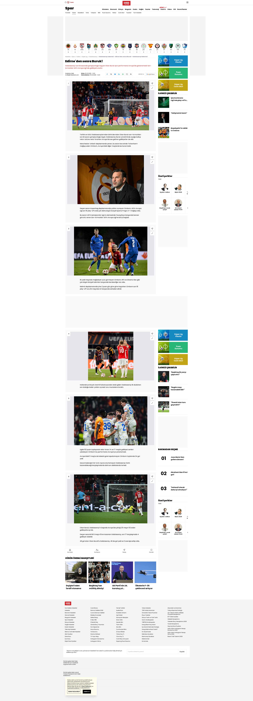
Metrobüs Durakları (147, 634)
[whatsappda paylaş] (123, 74)
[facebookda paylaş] (107, 74)
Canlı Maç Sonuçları (122, 639)
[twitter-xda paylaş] (111, 74)
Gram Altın (119, 620)
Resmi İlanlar (182, 9)
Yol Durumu (94, 632)
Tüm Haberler (137, 13)
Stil (174, 9)
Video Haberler (146, 608)
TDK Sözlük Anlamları (148, 610)
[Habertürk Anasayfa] (126, 3)
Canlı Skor (121, 13)
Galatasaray (93, 56)
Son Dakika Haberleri (71, 608)
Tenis (87, 13)
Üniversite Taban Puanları (149, 613)
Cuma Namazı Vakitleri (97, 613)
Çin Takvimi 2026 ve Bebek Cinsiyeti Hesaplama (175, 613)
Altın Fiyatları (68, 634)
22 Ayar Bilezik (120, 632)
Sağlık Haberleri (69, 624)
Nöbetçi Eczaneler (96, 615)
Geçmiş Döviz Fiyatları (174, 626)
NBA (99, 13)
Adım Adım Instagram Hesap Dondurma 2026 (176, 629)
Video (169, 9)
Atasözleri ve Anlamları (174, 608)
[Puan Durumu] (173, 73)
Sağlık (141, 9)
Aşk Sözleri (119, 615)
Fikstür (114, 13)
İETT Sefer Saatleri (173, 617)
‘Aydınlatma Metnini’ (73, 688)
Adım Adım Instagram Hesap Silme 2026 (176, 633)
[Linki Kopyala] (130, 74)
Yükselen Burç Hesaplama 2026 (177, 621)
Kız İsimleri (145, 641)
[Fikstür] (173, 60)
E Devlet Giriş (94, 622)
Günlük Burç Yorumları (97, 624)
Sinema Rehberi (95, 634)
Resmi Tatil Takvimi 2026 (175, 636)
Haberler (67, 56)
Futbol (74, 13)
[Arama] (65, 2)
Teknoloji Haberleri (70, 629)
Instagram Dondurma (97, 639)
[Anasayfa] (68, 603)
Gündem (105, 9)
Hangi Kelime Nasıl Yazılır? (150, 629)
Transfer (67, 13)
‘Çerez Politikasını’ (86, 686)
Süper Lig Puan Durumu (123, 641)
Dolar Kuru (68, 636)
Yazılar (147, 9)
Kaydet (182, 652)
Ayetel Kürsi (119, 610)
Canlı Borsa (94, 608)
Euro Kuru (67, 639)
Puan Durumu (106, 13)
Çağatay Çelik (69, 73)
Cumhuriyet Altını (121, 629)
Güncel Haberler (69, 615)
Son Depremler (95, 627)
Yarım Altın (119, 624)
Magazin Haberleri (70, 617)
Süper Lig (84, 56)
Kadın (135, 9)
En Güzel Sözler (146, 632)
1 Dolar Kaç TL (120, 634)
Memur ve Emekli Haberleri (72, 632)
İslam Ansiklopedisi (148, 620)
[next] (155, 576)
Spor (69, 8)
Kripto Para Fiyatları (70, 641)
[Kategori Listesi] (187, 2)
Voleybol (93, 13)
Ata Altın (118, 627)
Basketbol (81, 13)
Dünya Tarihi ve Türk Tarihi (150, 617)
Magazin (128, 9)
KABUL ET (87, 691)
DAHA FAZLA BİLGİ (74, 691)
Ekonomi (113, 9)
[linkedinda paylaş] (119, 74)
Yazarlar (128, 13)
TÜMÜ (159, 179)
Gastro (163, 9)
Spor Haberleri (69, 620)
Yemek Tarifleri (120, 608)
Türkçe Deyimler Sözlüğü (175, 610)
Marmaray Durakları (148, 636)
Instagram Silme (96, 641)
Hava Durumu (95, 629)
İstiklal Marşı (94, 617)
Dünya (120, 9)
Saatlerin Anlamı (121, 613)
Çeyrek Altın (119, 622)
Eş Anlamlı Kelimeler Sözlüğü (150, 627)
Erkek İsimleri (145, 639)
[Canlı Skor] (173, 85)
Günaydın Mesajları (122, 617)
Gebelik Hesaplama (173, 619)
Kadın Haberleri (69, 627)
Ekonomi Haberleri (70, 613)
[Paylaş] (152, 83)
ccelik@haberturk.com (72, 75)
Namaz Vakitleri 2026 (97, 610)
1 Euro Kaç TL (120, 636)
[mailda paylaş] (126, 74)
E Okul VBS (94, 620)
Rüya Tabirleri (146, 615)
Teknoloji (155, 9)
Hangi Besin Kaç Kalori (148, 624)
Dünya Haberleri (69, 622)
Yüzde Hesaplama (173, 624)
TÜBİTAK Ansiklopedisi (148, 622)
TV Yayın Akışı (95, 636)
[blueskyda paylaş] (115, 74)
